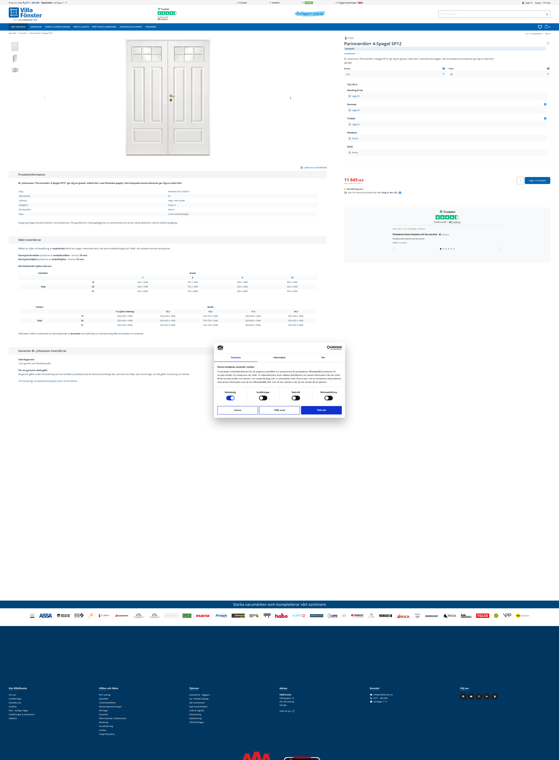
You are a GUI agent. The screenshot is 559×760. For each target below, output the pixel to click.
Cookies (102, 730)
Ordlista (13, 706)
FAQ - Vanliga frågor (18, 710)
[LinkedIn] (487, 696)
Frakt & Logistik (81, 27)
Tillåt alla (321, 410)
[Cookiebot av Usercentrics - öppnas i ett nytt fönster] (329, 348)
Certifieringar (15, 698)
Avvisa (237, 410)
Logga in (529, 3)
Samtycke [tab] (236, 357)
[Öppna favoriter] (540, 27)
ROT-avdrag (104, 695)
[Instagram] (479, 696)
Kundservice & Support (131, 27)
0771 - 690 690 (32, 2)
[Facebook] (463, 696)
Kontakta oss (15, 702)
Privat (538, 3)
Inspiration (35, 27)
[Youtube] (471, 696)
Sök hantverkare (197, 702)
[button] (547, 14)
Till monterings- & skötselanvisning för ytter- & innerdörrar (47, 380)
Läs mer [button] (348, 62)
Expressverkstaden (198, 706)
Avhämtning (195, 714)
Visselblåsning (106, 726)
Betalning (103, 722)
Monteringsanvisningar (110, 706)
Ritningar (103, 710)
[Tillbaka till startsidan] (25, 12)
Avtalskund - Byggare (199, 695)
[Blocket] (495, 696)
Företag (546, 3)
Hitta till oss (285, 711)
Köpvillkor (104, 698)
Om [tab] (323, 357)
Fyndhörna (150, 27)
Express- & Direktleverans (57, 27)
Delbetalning (195, 718)
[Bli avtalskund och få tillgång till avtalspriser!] (309, 15)
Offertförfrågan (196, 722)
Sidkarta (13, 718)
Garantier (103, 714)
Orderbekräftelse (107, 702)
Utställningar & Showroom (21, 714)
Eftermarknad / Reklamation (112, 718)
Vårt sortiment (18, 27)
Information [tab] (279, 357)
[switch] (263, 398)
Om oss (12, 695)
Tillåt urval (279, 410)
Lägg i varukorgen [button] (537, 180)
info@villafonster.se (383, 694)
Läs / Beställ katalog (198, 698)
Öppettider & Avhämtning (104, 27)
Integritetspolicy (107, 734)
